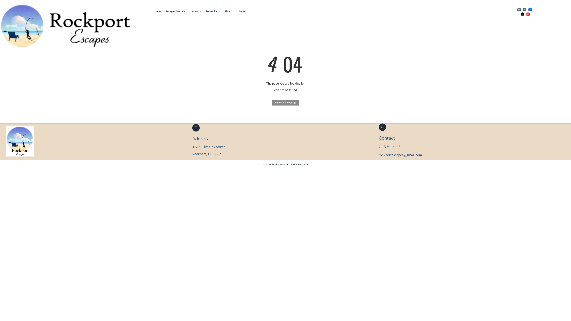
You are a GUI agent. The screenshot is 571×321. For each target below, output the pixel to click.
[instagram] (528, 14)
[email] (519, 10)
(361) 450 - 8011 (390, 146)
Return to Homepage (285, 102)
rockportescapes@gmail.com (400, 155)
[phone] (524, 10)
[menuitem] (157, 11)
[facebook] (530, 10)
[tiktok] (522, 14)
